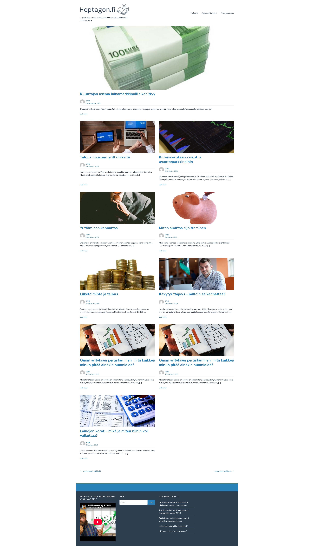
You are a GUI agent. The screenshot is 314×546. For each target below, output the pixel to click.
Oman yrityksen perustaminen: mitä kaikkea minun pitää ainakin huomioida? (117, 363)
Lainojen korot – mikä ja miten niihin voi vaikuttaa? (114, 433)
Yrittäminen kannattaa (99, 228)
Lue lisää (83, 114)
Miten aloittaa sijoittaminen (182, 228)
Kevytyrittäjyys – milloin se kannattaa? (192, 294)
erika (88, 100)
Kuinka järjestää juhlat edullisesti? (173, 526)
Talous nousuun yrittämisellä (105, 157)
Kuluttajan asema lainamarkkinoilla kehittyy (117, 93)
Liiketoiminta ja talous (99, 294)
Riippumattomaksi (209, 13)
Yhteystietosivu (227, 13)
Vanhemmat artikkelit (92, 471)
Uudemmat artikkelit (222, 471)
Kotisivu (194, 13)
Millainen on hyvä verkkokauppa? (173, 531)
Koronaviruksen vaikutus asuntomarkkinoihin (180, 159)
